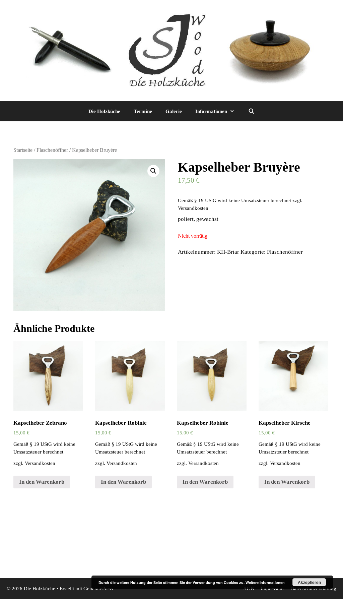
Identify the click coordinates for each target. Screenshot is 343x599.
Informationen (211, 111)
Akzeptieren (309, 582)
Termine (143, 111)
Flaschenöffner (52, 150)
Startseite (22, 150)
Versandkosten (193, 208)
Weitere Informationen (265, 582)
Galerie (173, 111)
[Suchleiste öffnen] (251, 111)
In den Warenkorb (41, 482)
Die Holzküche (104, 111)
